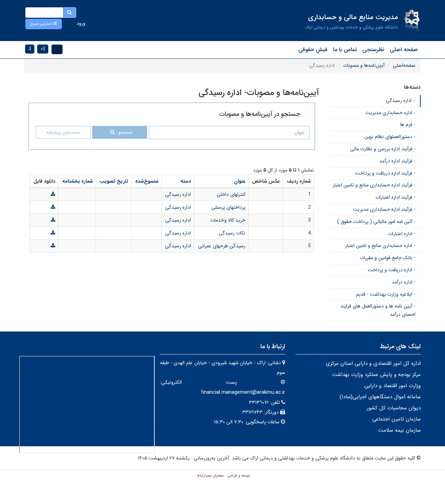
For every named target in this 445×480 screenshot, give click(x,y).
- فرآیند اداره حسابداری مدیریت (384, 209)
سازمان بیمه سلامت (399, 430)
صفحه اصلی (404, 49)
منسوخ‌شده (147, 181)
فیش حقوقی (312, 49)
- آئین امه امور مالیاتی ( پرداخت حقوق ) (376, 221)
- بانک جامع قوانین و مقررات (387, 258)
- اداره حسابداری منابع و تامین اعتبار (380, 245)
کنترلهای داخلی (231, 194)
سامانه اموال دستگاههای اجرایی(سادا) (380, 397)
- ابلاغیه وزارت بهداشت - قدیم (385, 294)
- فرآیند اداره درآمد (397, 161)
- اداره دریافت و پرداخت (391, 270)
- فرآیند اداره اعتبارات (395, 197)
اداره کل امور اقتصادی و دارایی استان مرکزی (373, 363)
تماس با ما (345, 49)
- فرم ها (407, 124)
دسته (185, 181)
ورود (81, 23)
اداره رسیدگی (178, 194)
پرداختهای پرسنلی (228, 207)
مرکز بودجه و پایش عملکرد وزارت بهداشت (376, 374)
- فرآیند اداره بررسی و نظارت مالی (382, 149)
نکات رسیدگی (232, 233)
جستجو (125, 132)
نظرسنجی (373, 49)
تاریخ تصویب (113, 181)
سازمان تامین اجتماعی (396, 419)
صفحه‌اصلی (404, 65)
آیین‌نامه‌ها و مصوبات (364, 65)
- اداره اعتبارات (401, 234)
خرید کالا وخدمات (227, 220)
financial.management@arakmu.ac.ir (243, 392)
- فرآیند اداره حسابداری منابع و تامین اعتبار (374, 185)
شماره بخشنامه (77, 181)
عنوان (239, 181)
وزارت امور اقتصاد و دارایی (392, 386)
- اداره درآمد (403, 282)
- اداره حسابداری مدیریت (390, 113)
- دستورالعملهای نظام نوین (389, 137)
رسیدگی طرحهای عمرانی (221, 246)
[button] (43, 24)
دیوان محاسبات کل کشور (394, 408)
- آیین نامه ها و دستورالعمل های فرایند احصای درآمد (377, 310)
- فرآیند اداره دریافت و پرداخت (385, 173)
